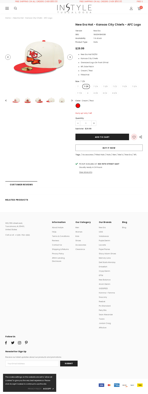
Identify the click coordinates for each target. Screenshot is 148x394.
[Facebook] (6, 343)
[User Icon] (131, 8)
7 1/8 (86, 86)
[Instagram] (19, 343)
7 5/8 (124, 86)
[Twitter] (12, 343)
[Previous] (8, 57)
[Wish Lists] (134, 137)
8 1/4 (105, 93)
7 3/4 (134, 86)
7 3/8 (105, 86)
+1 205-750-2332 (22, 235)
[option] (39, 57)
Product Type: (81, 42)
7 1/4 (95, 86)
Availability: (80, 38)
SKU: (77, 34)
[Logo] (74, 8)
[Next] (70, 57)
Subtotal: (79, 128)
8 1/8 (96, 93)
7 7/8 (79, 93)
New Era (97, 30)
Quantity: (79, 118)
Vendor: (78, 30)
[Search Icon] (18, 8)
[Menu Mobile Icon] (7, 8)
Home (8, 18)
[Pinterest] (26, 343)
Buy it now (109, 148)
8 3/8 (114, 93)
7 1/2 (115, 86)
